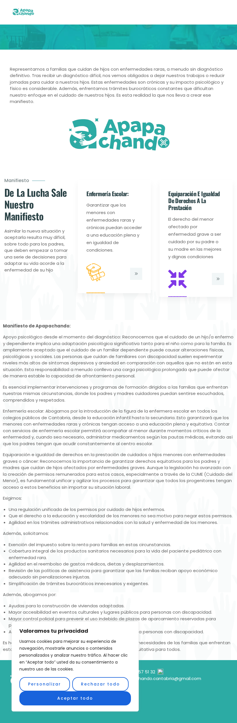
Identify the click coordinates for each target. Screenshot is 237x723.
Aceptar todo (75, 698)
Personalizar (44, 684)
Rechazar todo (100, 684)
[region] (75, 666)
